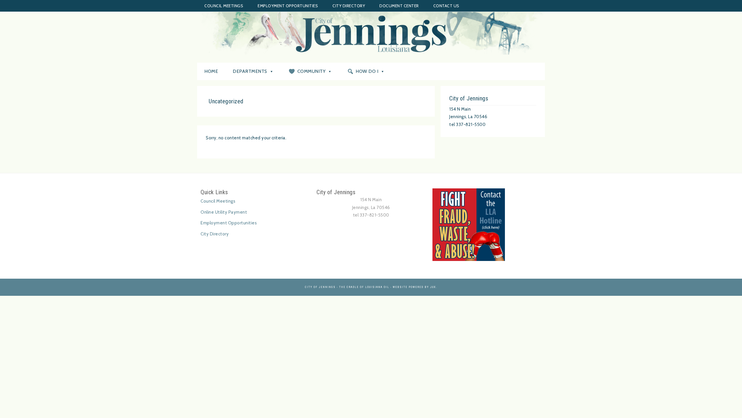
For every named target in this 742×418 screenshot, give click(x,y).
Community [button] (311, 71)
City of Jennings (371, 33)
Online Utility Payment (224, 212)
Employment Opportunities (288, 5)
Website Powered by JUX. (415, 287)
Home (211, 71)
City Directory (348, 5)
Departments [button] (250, 71)
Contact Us (446, 5)
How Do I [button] (367, 71)
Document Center (399, 5)
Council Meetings (223, 5)
